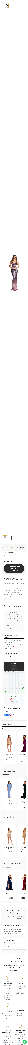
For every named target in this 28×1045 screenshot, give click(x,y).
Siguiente (14, 668)
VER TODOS (6, 728)
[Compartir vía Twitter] (5, 715)
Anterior (14, 666)
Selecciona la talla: (11, 653)
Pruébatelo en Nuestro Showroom (14, 568)
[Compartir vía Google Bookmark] (9, 715)
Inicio (5, 552)
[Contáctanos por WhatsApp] (25, 1042)
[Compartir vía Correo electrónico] (13, 715)
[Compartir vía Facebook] (7, 715)
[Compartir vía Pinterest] (11, 715)
